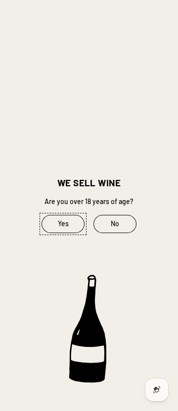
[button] (63, 224)
